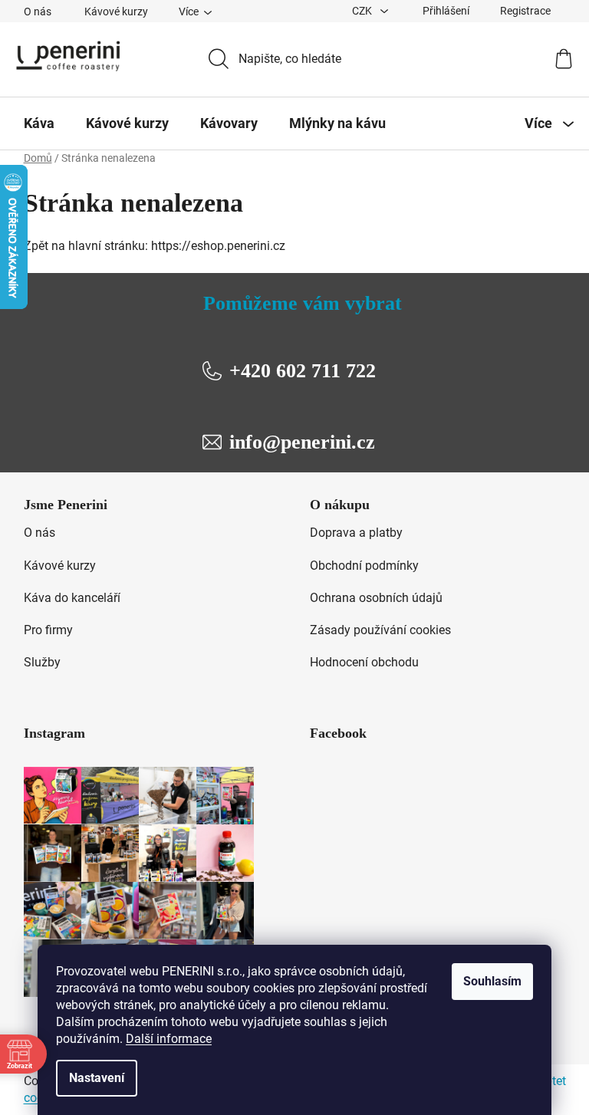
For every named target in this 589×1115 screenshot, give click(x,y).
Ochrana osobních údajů (376, 597)
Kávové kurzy (116, 11)
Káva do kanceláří (72, 597)
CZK (363, 11)
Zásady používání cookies (380, 630)
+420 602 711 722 (302, 371)
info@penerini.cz (302, 442)
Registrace (525, 11)
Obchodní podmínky (364, 565)
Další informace (169, 1038)
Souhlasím (492, 981)
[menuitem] (39, 123)
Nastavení (96, 1078)
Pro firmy (48, 630)
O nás (37, 11)
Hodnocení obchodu (364, 662)
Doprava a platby (356, 532)
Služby (42, 662)
